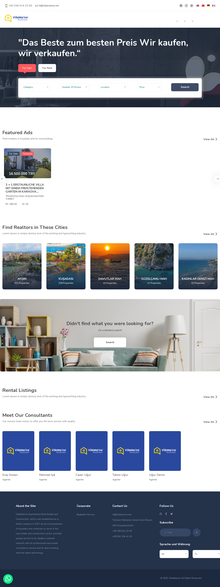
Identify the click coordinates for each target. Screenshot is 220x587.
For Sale (27, 68)
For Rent (47, 68)
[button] (35, 87)
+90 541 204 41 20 (122, 536)
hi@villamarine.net (49, 5)
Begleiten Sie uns (86, 514)
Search (185, 87)
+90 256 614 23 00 (20, 5)
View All (209, 139)
